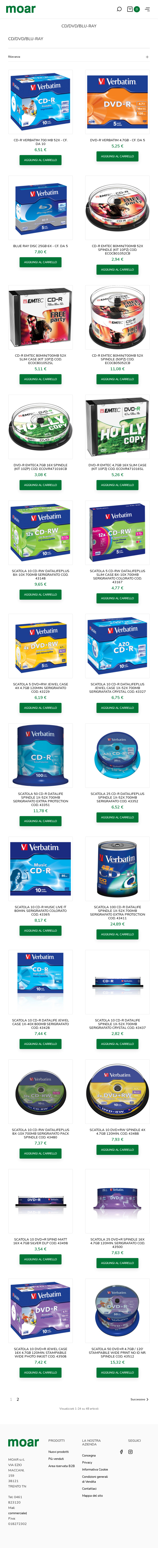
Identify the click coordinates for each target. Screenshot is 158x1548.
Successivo (138, 1399)
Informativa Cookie (95, 1469)
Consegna (89, 1455)
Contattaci (89, 1489)
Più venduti (56, 1459)
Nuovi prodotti (58, 1452)
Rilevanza (14, 57)
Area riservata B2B (61, 1466)
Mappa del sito (92, 1496)
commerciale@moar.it (23, 1513)
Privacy (87, 1462)
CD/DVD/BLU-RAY (25, 39)
